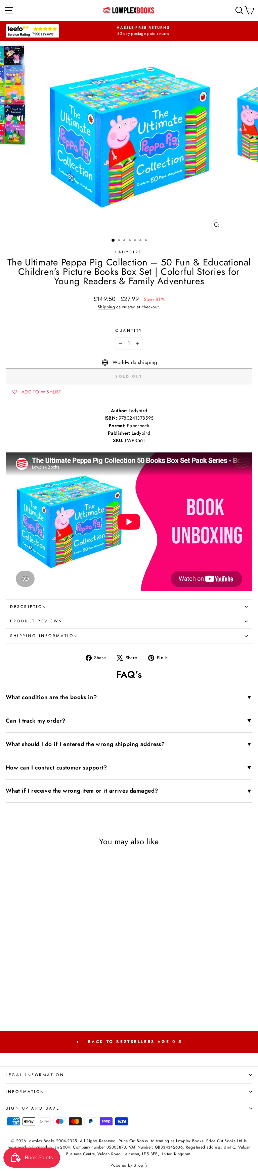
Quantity (128, 330)
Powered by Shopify (129, 1165)
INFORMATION (25, 1091)
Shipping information (44, 635)
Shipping (106, 307)
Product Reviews (36, 621)
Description (28, 606)
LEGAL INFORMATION (35, 1074)
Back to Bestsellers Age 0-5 (133, 1042)
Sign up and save (33, 1108)
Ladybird (128, 252)
